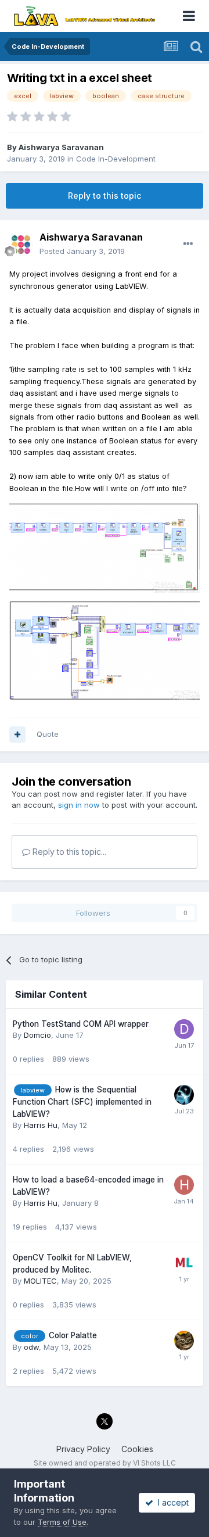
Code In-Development (116, 158)
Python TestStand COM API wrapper (81, 1024)
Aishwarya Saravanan (61, 147)
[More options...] (188, 244)
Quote (48, 734)
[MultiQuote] (17, 734)
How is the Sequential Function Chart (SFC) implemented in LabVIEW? (82, 1102)
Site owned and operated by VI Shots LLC (105, 1463)
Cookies (137, 1449)
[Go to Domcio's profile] (184, 1029)
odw (31, 1347)
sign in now (79, 804)
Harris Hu (40, 1125)
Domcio (37, 1035)
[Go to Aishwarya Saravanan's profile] (21, 244)
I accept (171, 1502)
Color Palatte (73, 1335)
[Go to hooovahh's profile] (184, 1095)
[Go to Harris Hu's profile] (184, 1185)
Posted (82, 251)
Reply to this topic (104, 195)
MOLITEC (40, 1280)
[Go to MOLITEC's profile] (184, 1263)
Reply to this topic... (68, 852)
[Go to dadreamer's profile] (184, 1340)
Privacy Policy (83, 1449)
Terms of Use (62, 1522)
